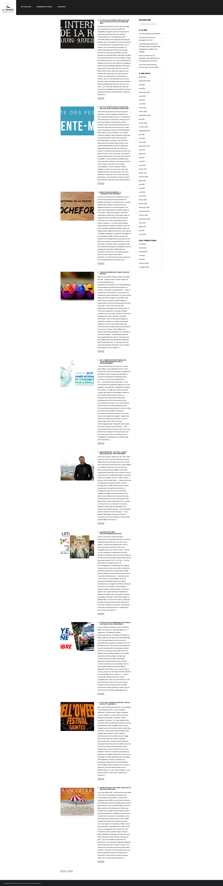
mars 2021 (142, 142)
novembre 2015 (144, 211)
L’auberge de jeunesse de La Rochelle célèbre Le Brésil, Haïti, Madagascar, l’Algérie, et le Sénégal (149, 48)
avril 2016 (142, 192)
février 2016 (143, 200)
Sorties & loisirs (144, 263)
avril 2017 (142, 161)
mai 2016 (142, 188)
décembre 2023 (144, 92)
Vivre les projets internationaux (149, 34)
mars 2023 (142, 108)
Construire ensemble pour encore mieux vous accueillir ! (149, 66)
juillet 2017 (142, 154)
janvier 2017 (143, 173)
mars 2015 (142, 234)
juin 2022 (142, 119)
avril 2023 (142, 104)
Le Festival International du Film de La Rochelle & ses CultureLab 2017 (114, 21)
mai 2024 (142, 88)
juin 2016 (141, 184)
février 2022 (143, 123)
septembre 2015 (144, 219)
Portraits (142, 256)
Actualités (142, 244)
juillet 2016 (142, 181)
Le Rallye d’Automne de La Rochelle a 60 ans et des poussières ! (115, 623)
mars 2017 (142, 165)
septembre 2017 (144, 146)
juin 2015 (141, 231)
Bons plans (142, 248)
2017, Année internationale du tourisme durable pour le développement (113, 361)
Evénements (143, 252)
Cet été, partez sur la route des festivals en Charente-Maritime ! (115, 108)
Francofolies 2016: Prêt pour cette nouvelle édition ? (115, 788)
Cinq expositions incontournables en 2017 (111, 533)
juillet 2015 (142, 227)
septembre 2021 (144, 131)
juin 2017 (141, 158)
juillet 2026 (142, 77)
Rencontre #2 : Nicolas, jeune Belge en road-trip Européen (113, 453)
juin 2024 (142, 85)
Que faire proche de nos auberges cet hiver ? (147, 38)
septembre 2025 (144, 81)
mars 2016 (142, 196)
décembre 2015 (144, 207)
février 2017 (143, 169)
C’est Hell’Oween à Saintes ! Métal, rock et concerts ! (115, 703)
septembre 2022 (144, 115)
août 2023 (142, 96)
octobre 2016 (143, 177)
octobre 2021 (143, 127)
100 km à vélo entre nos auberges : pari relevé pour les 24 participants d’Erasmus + (149, 58)
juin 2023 (142, 100)
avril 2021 (142, 138)
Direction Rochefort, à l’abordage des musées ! (110, 193)
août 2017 (142, 150)
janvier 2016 (143, 204)
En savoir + (101, 98)
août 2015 (142, 223)
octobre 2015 (143, 215)
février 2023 (143, 112)
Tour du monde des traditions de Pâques (114, 273)
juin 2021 (141, 135)
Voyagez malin (144, 267)
